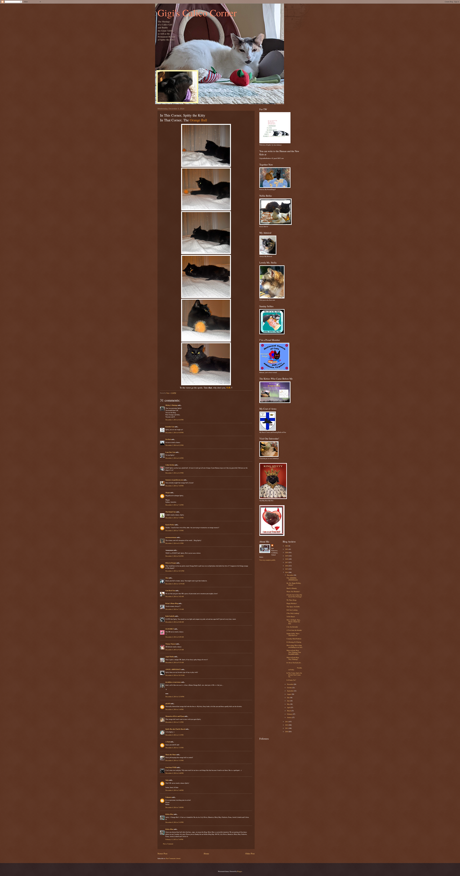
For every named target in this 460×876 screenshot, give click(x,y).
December (290, 575)
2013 (286, 721)
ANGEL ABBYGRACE (173, 669)
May (288, 704)
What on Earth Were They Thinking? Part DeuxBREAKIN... (294, 652)
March (289, 711)
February (290, 714)
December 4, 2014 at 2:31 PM (174, 735)
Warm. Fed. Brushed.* (293, 591)
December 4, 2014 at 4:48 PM (174, 773)
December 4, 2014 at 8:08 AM (174, 622)
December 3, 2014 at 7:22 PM (174, 505)
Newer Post (162, 853)
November (290, 684)
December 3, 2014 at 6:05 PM (174, 432)
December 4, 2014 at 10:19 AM (174, 675)
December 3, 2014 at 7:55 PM (174, 530)
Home (206, 853)
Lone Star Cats (170, 452)
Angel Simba (169, 656)
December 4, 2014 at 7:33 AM (174, 609)
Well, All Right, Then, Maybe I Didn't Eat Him (293, 622)
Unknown (168, 797)
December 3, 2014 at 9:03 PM (174, 556)
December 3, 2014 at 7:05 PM (174, 486)
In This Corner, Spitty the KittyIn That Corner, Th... (294, 675)
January (289, 717)
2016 (286, 566)
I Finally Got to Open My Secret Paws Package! (294, 596)
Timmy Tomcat (170, 644)
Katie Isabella (170, 616)
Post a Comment (168, 844)
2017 (286, 562)
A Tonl (167, 742)
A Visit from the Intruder (294, 630)
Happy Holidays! (292, 603)
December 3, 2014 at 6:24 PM (174, 458)
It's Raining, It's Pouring (294, 642)
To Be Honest (291, 616)
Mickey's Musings (171, 405)
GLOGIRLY (169, 629)
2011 (286, 728)
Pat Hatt (168, 439)
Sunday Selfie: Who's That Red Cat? (293, 634)
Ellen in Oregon (170, 563)
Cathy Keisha (169, 465)
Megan (167, 492)
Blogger (239, 871)
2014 (286, 572)
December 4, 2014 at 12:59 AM (174, 584)
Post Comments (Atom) (173, 858)
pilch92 (167, 703)
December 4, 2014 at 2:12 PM (174, 722)
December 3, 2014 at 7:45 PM (174, 518)
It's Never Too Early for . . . (294, 664)
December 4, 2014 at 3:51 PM (174, 747)
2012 (286, 725)
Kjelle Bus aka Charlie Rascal (175, 729)
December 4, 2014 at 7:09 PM (174, 807)
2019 (286, 556)
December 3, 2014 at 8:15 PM (174, 543)
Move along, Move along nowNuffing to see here (294, 646)
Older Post (250, 853)
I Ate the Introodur (292, 627)
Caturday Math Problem (294, 639)
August (289, 694)
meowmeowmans (170, 537)
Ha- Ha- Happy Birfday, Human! (294, 584)
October (289, 687)
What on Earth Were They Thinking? (293, 658)
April (289, 707)
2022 (286, 546)
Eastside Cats (169, 427)
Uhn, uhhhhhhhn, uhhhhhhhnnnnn (292, 579)
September (290, 691)
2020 (286, 552)
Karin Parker (169, 525)
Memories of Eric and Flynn (174, 716)
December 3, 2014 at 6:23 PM (174, 445)
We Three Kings (291, 600)
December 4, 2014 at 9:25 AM (174, 649)
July (288, 697)
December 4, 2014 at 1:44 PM (174, 709)
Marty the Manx (170, 754)
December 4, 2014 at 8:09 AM (174, 637)
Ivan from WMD (170, 767)
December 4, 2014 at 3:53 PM (174, 760)
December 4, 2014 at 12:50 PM (174, 696)
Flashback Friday (294, 669)
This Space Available (293, 606)
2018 (286, 559)
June (288, 701)
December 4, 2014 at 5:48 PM (174, 790)
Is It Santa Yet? (291, 680)
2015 (286, 569)
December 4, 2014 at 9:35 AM (174, 662)
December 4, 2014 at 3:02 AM (174, 596)
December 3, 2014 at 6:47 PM (174, 473)
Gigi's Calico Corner (197, 12)
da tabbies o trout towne (173, 682)
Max (166, 578)
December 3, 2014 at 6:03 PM (174, 420)
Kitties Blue (169, 814)
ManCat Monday (292, 588)
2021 (286, 549)
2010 (286, 731)
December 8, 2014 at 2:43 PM (174, 822)
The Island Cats (170, 512)
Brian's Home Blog (171, 603)
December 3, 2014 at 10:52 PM (174, 571)
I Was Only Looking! (293, 613)
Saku (167, 780)
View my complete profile (267, 560)
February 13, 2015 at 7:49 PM (174, 839)
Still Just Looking (292, 610)
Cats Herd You (170, 590)
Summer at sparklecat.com (174, 480)
